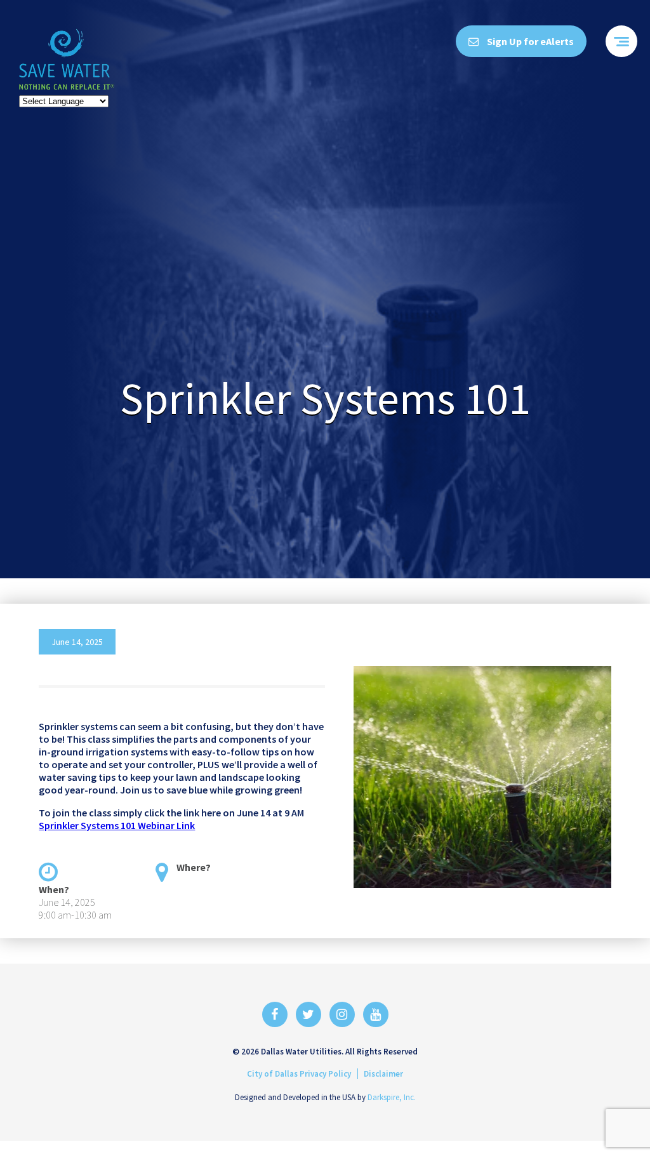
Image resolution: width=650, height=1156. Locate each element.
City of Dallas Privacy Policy (299, 1073)
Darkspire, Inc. (392, 1097)
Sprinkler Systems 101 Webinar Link (117, 825)
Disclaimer (383, 1073)
